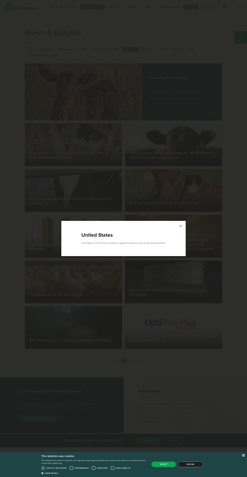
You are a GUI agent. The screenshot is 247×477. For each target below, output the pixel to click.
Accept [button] (163, 464)
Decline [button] (190, 464)
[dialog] (123, 464)
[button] (94, 473)
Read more (57, 463)
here (89, 243)
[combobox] (243, 455)
